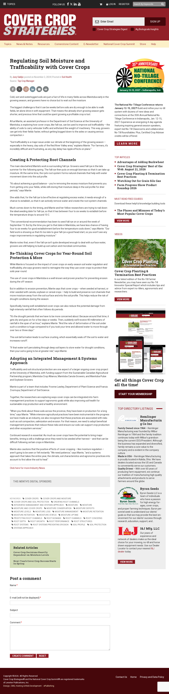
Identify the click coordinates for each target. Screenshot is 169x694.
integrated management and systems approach (39, 505)
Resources (44, 44)
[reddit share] (26, 89)
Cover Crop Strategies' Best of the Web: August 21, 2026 (140, 167)
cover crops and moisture (57, 498)
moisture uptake (69, 515)
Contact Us (121, 677)
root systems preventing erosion (50, 525)
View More (123, 220)
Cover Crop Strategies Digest (112, 29)
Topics (11, 4)
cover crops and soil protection (31, 502)
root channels (73, 518)
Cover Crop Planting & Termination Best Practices (141, 175)
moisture (73, 505)
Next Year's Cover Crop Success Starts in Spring (34, 562)
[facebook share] (13, 89)
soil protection (98, 525)
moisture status (47, 515)
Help (153, 44)
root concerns (94, 518)
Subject (14, 610)
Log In (112, 4)
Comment (16, 622)
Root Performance (59, 521)
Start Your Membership (135, 394)
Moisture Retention (24, 515)
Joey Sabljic (18, 77)
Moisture (87, 505)
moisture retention (93, 511)
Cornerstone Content (67, 44)
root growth (37, 521)
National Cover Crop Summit (119, 44)
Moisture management (66, 511)
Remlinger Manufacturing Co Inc (151, 420)
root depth (20, 521)
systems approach (23, 528)
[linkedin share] (32, 89)
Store (143, 44)
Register (124, 4)
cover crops (31, 498)
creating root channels (66, 502)
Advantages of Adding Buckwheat (140, 162)
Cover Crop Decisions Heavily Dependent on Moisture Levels (31, 553)
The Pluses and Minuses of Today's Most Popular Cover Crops (141, 212)
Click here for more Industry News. (27, 468)
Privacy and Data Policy (152, 677)
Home (133, 677)
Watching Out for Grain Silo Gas (139, 181)
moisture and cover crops (28, 508)
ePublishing (49, 686)
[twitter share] (19, 89)
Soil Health (67, 77)
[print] (46, 89)
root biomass (54, 518)
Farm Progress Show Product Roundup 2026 (137, 186)
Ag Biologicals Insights (147, 29)
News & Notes (24, 44)
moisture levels (22, 511)
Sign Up (155, 21)
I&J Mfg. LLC (149, 528)
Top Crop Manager (25, 81)
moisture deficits (85, 508)
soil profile (79, 525)
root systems (21, 525)
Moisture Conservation (59, 508)
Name (14, 585)
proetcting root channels (28, 518)
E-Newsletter (91, 44)
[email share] (39, 89)
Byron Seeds (149, 489)
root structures (83, 521)
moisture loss (42, 511)
